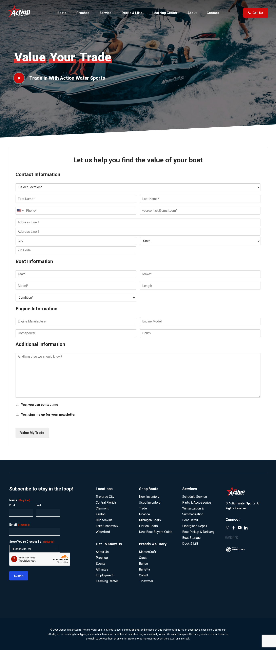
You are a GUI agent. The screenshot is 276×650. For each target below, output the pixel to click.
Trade (143, 508)
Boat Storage (191, 538)
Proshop (102, 558)
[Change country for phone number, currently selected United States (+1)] (20, 211)
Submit (18, 575)
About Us (102, 552)
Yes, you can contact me (39, 405)
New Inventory (149, 497)
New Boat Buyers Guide (155, 532)
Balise (143, 563)
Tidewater (146, 581)
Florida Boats (148, 526)
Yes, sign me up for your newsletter (48, 414)
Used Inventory (149, 502)
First (12, 505)
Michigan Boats (150, 520)
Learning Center (107, 581)
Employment (104, 575)
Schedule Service (194, 497)
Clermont (102, 508)
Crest (143, 558)
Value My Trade (32, 433)
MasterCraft (147, 552)
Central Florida (106, 502)
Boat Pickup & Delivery (198, 532)
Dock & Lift (190, 543)
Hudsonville (104, 520)
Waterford (103, 532)
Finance (144, 514)
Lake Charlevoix (107, 526)
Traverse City (105, 497)
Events (100, 563)
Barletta (144, 569)
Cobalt (143, 575)
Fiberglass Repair (194, 526)
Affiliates (102, 569)
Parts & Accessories (197, 502)
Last (38, 505)
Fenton (100, 514)
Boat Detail (190, 520)
